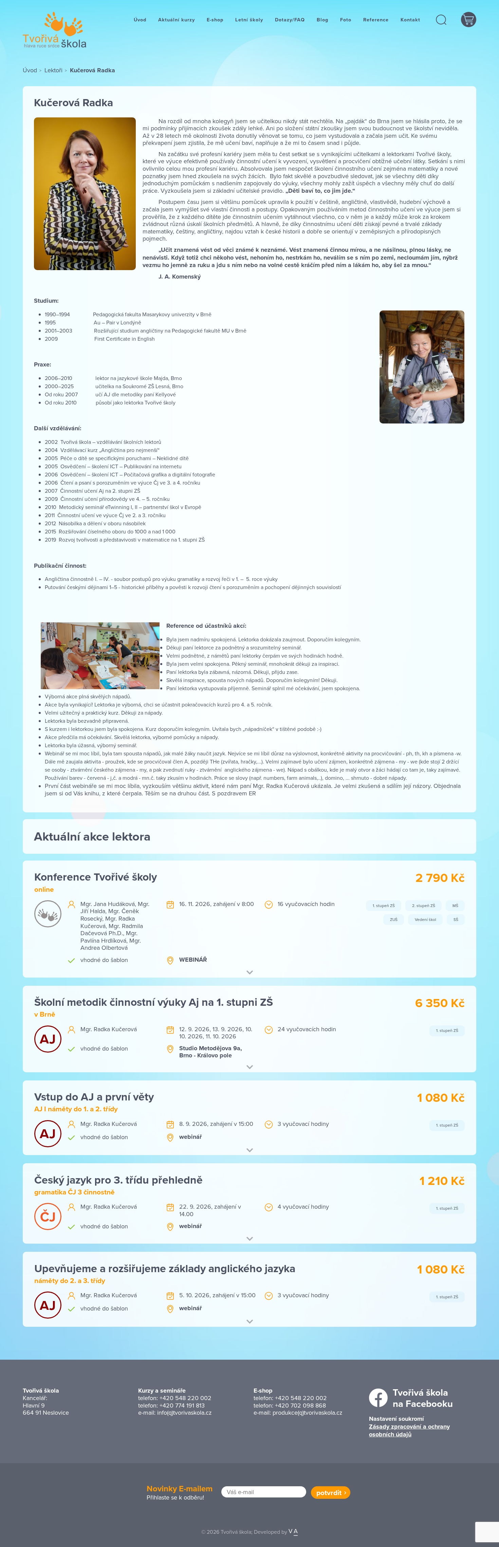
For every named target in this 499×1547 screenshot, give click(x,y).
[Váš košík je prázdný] (468, 19)
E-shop (215, 19)
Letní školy (249, 19)
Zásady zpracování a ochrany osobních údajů (409, 1430)
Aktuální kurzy (176, 19)
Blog (322, 19)
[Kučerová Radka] (85, 193)
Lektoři (53, 70)
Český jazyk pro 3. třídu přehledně (118, 1180)
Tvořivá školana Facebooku (423, 1398)
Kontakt (410, 19)
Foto (345, 19)
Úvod (140, 19)
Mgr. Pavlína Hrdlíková (108, 937)
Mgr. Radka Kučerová (107, 922)
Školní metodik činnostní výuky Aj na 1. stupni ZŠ (153, 1002)
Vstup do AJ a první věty (94, 1097)
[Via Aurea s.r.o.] (293, 1531)
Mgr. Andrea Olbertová (110, 944)
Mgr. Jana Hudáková (107, 904)
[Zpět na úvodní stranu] (54, 30)
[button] (441, 19)
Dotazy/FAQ (290, 19)
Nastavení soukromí (396, 1418)
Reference (376, 19)
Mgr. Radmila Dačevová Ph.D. (111, 930)
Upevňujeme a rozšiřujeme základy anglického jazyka (164, 1268)
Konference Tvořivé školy (95, 877)
